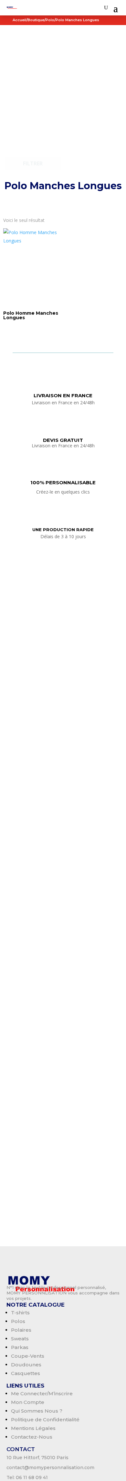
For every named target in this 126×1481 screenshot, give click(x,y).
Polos (18, 1321)
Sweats (20, 1339)
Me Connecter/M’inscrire (42, 1393)
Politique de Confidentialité (45, 1419)
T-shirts (20, 1313)
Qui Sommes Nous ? (36, 1411)
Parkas (19, 1347)
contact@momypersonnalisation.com (50, 1467)
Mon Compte (27, 1402)
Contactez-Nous (31, 1437)
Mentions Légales (33, 1428)
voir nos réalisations (63, 201)
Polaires (21, 1330)
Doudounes (26, 1365)
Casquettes (25, 1373)
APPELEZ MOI (64, 965)
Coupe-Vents (27, 1356)
